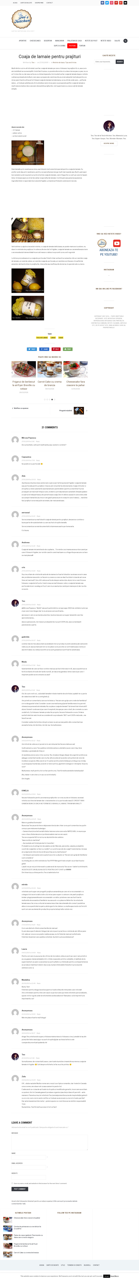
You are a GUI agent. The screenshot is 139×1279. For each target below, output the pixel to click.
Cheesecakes (35, 41)
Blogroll (87, 1265)
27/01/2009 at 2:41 (28, 441)
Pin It (57, 349)
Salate (117, 41)
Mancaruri (59, 41)
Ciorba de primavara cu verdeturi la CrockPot (75, 385)
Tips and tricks (70, 62)
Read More (114, 1276)
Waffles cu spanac (21, 408)
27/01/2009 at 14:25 (28, 571)
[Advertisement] (87, 21)
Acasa (15, 3)
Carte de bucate (26, 3)
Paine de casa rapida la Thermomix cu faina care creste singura (28, 1236)
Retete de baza (59, 62)
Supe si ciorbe (59, 46)
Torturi (82, 46)
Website (14, 1173)
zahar (61, 338)
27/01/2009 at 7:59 (28, 460)
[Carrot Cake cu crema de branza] (23, 369)
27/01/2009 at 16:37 (28, 640)
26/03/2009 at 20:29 (29, 819)
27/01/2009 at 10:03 (29, 479)
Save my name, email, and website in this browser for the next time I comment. (40, 1183)
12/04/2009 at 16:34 (29, 888)
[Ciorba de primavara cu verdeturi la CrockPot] (75, 369)
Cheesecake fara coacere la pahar (27, 1218)
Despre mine (39, 3)
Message (14, 1133)
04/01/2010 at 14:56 (29, 952)
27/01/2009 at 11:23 (28, 516)
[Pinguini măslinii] (78, 411)
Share (46, 349)
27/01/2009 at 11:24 (28, 546)
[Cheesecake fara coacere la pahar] (49, 369)
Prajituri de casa (74, 41)
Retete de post (91, 41)
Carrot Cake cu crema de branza (26, 1253)
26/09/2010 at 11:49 (28, 983)
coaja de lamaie (42, 338)
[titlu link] (109, 247)
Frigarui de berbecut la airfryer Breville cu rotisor (26, 1245)
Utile (63, 1265)
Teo (33, 62)
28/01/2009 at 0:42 (28, 690)
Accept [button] (107, 1276)
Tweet (33, 349)
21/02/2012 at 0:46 (28, 1058)
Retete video (106, 41)
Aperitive (22, 41)
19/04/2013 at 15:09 (29, 1080)
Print (69, 349)
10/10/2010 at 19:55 (28, 1014)
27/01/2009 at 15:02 (29, 605)
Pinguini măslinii (65, 411)
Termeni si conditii (74, 1265)
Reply (38, 441)
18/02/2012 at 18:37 (28, 1033)
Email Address (17, 1163)
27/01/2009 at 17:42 (28, 665)
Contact (49, 3)
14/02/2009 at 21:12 (28, 740)
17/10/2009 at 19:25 (28, 925)
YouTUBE (72, 46)
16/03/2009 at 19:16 (29, 794)
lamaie (53, 338)
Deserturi (48, 41)
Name (13, 1153)
